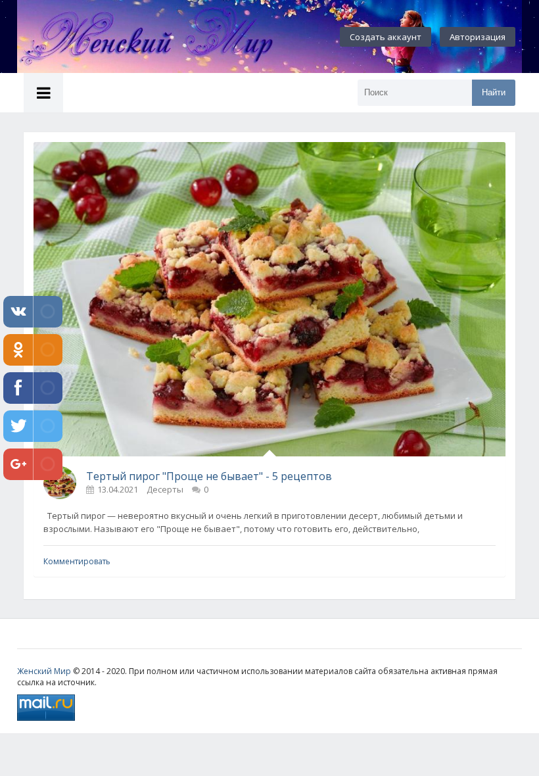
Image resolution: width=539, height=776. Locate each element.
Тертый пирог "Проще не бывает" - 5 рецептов (209, 476)
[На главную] (162, 37)
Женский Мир (44, 671)
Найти (493, 92)
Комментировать (76, 561)
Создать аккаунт (385, 37)
